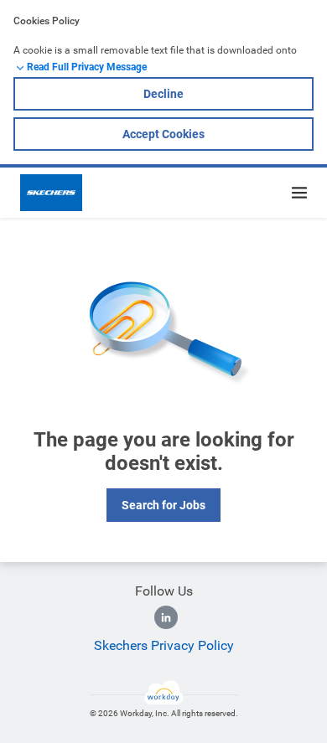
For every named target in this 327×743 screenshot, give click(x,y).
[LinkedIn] (166, 617)
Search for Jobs (163, 505)
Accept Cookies (163, 134)
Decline (163, 94)
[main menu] (299, 193)
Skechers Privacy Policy (164, 645)
